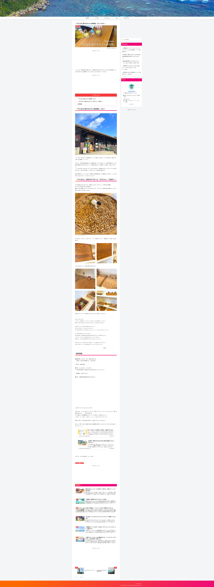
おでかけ (82, 463)
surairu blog (131, 91)
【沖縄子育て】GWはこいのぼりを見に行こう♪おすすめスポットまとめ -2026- (131, 67)
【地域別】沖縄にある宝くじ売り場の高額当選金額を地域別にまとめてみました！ (131, 56)
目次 (95, 95)
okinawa (77, 463)
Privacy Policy (138, 583)
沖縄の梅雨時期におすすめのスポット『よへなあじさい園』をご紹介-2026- (130, 62)
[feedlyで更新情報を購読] (131, 104)
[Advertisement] (96, 59)
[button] (141, 39)
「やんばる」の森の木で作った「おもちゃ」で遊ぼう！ (90, 101)
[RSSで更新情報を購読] (133, 104)
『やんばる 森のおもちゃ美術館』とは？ (87, 99)
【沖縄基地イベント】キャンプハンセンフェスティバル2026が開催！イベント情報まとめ (131, 49)
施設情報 (80, 104)
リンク (87, 408)
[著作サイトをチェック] (130, 104)
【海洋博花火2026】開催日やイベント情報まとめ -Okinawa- (131, 73)
